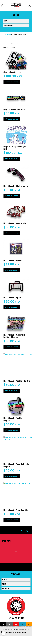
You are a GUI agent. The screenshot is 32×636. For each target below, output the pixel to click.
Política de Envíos (17, 632)
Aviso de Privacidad (18, 631)
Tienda (8, 34)
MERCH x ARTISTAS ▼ (9, 25)
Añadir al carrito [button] (11, 82)
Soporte (24, 632)
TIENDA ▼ (6, 21)
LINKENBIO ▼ (5, 588)
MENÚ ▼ (4, 580)
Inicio (4, 34)
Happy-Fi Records (15, 629)
